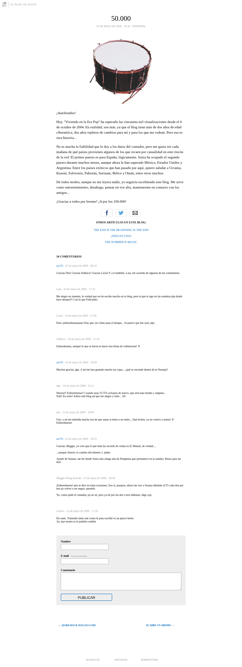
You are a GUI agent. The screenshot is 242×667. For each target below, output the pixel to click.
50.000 (121, 18)
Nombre (66, 541)
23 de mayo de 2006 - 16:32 (113, 26)
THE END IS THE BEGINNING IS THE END (121, 229)
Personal (139, 26)
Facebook (106, 212)
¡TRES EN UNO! (121, 235)
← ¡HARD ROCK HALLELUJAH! (77, 625)
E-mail (74, 555)
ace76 (60, 265)
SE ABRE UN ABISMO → (160, 625)
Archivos (121, 659)
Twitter (121, 212)
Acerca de (93, 659)
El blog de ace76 (23, 4)
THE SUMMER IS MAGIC (121, 242)
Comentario (68, 570)
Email (135, 212)
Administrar (149, 659)
